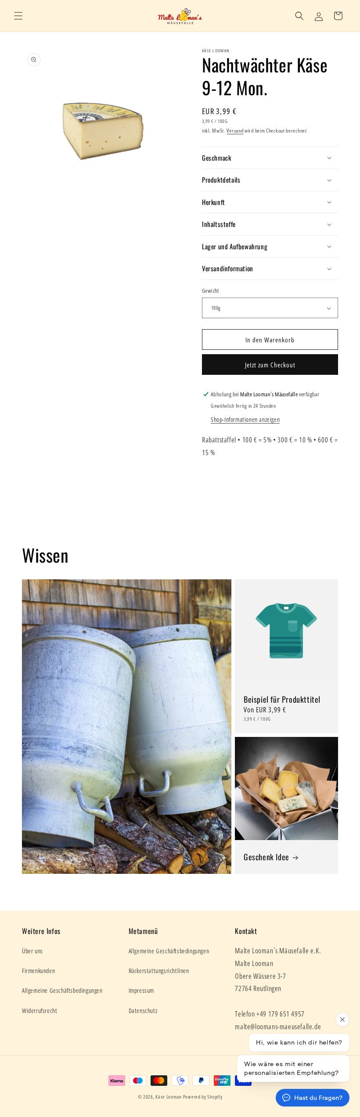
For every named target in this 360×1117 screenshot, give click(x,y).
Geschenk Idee (266, 856)
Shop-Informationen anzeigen (245, 419)
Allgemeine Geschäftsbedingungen (62, 990)
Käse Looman (168, 1096)
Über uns (32, 951)
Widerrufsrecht (39, 1010)
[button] (18, 15)
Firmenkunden (38, 970)
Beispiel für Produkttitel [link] (282, 699)
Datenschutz (143, 1010)
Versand (235, 130)
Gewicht (210, 291)
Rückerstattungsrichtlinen (159, 970)
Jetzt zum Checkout (270, 364)
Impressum (141, 990)
